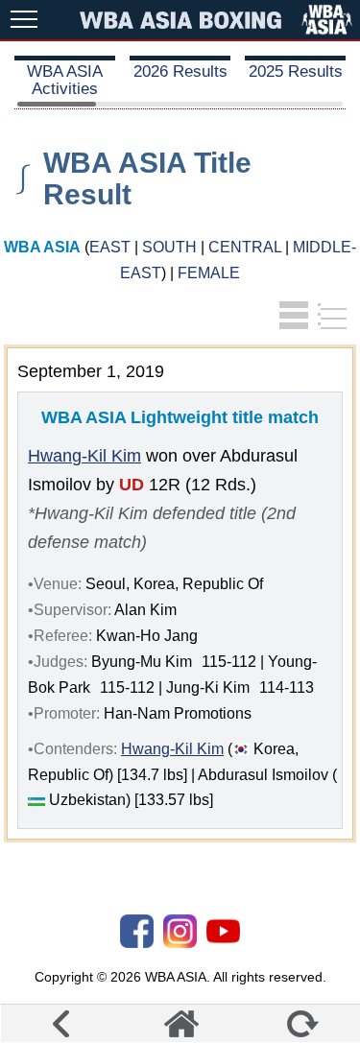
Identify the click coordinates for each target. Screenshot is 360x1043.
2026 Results (180, 71)
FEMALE (209, 273)
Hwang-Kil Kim (84, 455)
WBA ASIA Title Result (147, 178)
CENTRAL (244, 247)
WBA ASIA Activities (65, 80)
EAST (110, 247)
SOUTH (169, 247)
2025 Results (296, 71)
